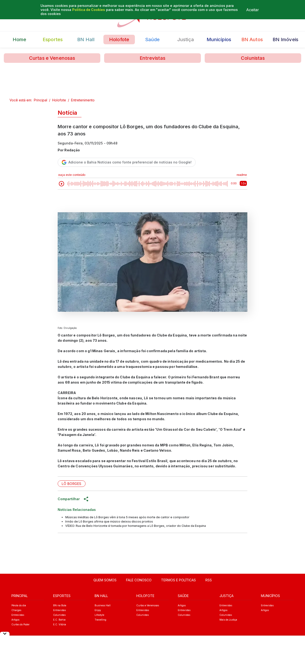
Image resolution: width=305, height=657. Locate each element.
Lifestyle (99, 614)
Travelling (100, 619)
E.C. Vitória (59, 624)
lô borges (71, 484)
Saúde (152, 39)
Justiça (185, 39)
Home (19, 39)
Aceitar (252, 9)
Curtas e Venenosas (52, 58)
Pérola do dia (18, 605)
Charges (16, 610)
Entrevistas (152, 58)
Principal (40, 100)
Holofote (119, 39)
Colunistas (253, 58)
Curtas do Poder (20, 624)
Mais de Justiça (228, 619)
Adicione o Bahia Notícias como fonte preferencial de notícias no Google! (130, 162)
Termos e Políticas (178, 580)
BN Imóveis (286, 39)
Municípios (219, 39)
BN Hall (86, 39)
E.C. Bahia (59, 619)
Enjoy (98, 610)
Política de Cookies (88, 10)
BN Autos (252, 39)
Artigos (15, 619)
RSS (208, 580)
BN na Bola (59, 605)
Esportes (53, 39)
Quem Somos (105, 580)
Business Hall (103, 605)
